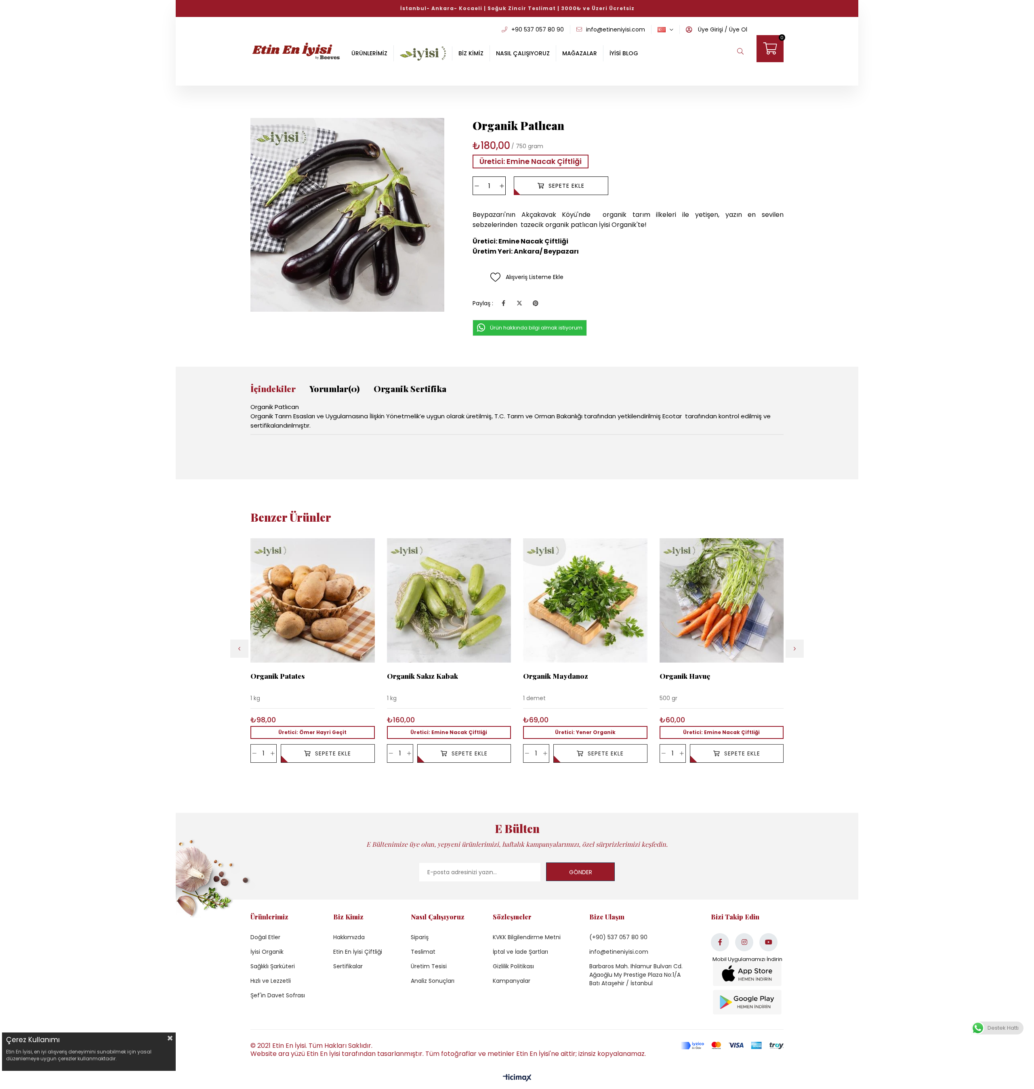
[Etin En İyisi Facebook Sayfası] (720, 942)
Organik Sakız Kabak (422, 676)
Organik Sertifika (410, 388)
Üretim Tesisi (429, 966)
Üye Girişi (709, 29)
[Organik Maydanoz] (585, 600)
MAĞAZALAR (579, 53)
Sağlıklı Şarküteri (272, 966)
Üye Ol (737, 29)
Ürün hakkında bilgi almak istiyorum (536, 328)
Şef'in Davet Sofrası (277, 995)
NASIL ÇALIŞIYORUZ (523, 53)
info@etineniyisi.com (618, 952)
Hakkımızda (349, 937)
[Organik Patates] (312, 600)
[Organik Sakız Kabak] (449, 600)
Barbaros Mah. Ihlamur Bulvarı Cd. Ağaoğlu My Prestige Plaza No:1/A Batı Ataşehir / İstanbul (636, 974)
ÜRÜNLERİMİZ (369, 53)
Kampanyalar (511, 981)
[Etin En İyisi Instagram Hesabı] (744, 942)
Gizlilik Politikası (513, 966)
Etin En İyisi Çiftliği (357, 952)
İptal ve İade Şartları (520, 952)
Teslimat (423, 952)
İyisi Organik (267, 952)
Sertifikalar (348, 966)
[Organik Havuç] (722, 600)
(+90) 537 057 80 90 (618, 937)
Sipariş (420, 937)
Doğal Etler (265, 937)
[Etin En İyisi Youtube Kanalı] (768, 942)
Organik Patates (277, 676)
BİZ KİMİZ (470, 53)
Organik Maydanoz (555, 676)
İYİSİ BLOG (623, 53)
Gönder (580, 872)
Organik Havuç (685, 676)
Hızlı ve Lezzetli (270, 981)
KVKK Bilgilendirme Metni (527, 937)
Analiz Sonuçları (432, 981)
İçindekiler (273, 388)
